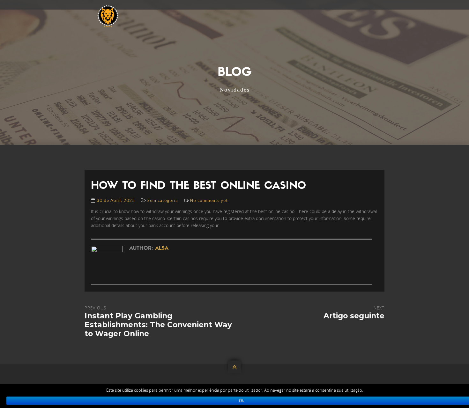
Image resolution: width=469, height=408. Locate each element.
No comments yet (209, 200)
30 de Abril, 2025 (116, 200)
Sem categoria (162, 200)
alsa (161, 248)
